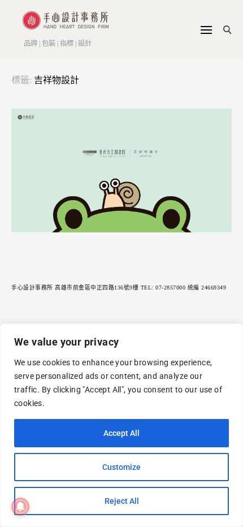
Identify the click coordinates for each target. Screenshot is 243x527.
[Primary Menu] (206, 30)
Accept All (121, 433)
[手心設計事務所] (60, 20)
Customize (121, 467)
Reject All (122, 501)
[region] (121, 425)
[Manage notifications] (20, 507)
